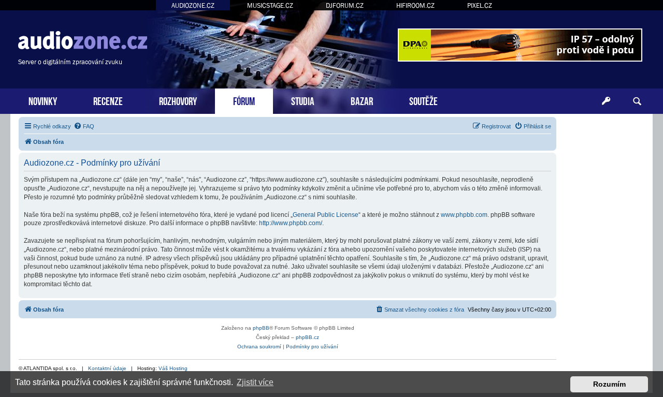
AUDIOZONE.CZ (192, 5)
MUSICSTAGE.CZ (270, 5)
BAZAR (362, 100)
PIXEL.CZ (479, 5)
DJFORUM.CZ (345, 5)
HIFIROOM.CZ (415, 5)
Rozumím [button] (609, 384)
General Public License (325, 214)
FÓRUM (244, 100)
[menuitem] (84, 126)
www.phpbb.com (464, 214)
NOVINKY (42, 100)
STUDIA (302, 100)
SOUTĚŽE (423, 100)
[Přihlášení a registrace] (606, 101)
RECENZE (108, 100)
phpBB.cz (307, 337)
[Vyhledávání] (637, 101)
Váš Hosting (173, 368)
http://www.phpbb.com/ (290, 223)
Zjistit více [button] (255, 382)
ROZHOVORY (178, 100)
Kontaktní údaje (107, 368)
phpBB (261, 328)
